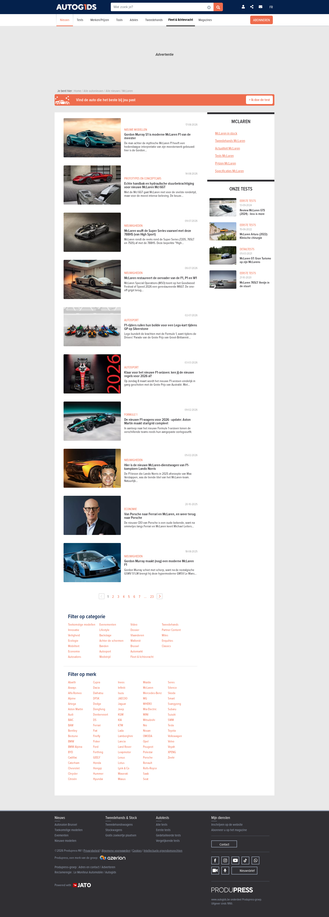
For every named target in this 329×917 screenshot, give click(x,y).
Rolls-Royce (150, 768)
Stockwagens (113, 829)
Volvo (171, 741)
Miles (165, 635)
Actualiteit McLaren (227, 148)
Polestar (148, 752)
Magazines (205, 19)
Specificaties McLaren (229, 170)
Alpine (72, 698)
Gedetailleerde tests (168, 835)
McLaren (148, 687)
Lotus (121, 763)
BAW (70, 725)
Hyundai (98, 779)
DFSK (96, 698)
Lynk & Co (123, 768)
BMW (71, 741)
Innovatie (73, 630)
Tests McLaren (224, 155)
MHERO (147, 703)
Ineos (121, 682)
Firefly (96, 736)
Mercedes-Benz (152, 693)
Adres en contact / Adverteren (97, 867)
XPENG (172, 752)
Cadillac (72, 757)
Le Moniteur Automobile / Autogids (95, 872)
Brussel (134, 646)
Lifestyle (104, 630)
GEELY (96, 757)
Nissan (147, 730)
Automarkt (136, 651)
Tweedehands (154, 19)
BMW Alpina (75, 746)
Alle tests (161, 824)
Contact (224, 844)
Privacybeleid (91, 850)
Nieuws (64, 19)
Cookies (137, 850)
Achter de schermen (111, 640)
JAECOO (122, 698)
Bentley (72, 730)
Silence (172, 687)
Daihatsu (98, 693)
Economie (74, 651)
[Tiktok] (245, 860)
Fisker (96, 741)
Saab (146, 773)
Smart (171, 698)
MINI (145, 714)
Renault (147, 763)
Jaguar (122, 703)
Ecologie (73, 640)
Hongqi (97, 768)
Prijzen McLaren (225, 163)
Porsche (148, 757)
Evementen (61, 835)
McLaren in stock (226, 133)
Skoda (171, 693)
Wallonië (135, 640)
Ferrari (97, 725)
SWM (171, 720)
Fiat (95, 730)
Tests (80, 19)
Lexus (121, 757)
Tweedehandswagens (119, 824)
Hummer (98, 773)
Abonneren (261, 19)
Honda (97, 763)
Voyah (171, 746)
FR (271, 7)
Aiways (72, 687)
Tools (119, 19)
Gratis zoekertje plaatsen (120, 835)
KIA (120, 720)
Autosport (105, 651)
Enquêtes (167, 640)
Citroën (72, 779)
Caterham (73, 763)
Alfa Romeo (75, 693)
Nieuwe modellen (65, 840)
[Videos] (215, 870)
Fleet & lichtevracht (180, 19)
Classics (166, 646)
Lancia (122, 741)
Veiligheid (74, 635)
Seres (171, 682)
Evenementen (107, 624)
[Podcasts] (225, 870)
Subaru (172, 709)
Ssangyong (174, 703)
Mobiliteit (73, 646)
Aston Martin (75, 709)
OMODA (147, 736)
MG (145, 698)
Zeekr (171, 757)
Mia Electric (150, 709)
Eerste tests (163, 829)
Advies (134, 19)
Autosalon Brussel (66, 824)
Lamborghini (125, 736)
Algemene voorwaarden (116, 850)
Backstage (105, 635)
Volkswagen (175, 736)
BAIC (70, 720)
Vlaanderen (137, 635)
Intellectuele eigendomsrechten (163, 850)
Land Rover (124, 746)
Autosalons (74, 656)
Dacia (96, 687)
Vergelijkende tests (168, 840)
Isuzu (121, 693)
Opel (146, 741)
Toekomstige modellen (81, 624)
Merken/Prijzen (99, 19)
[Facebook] (215, 860)
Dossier (134, 630)
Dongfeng (99, 709)
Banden (104, 646)
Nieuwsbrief (247, 870)
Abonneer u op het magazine (229, 829)
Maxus (122, 779)
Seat (145, 779)
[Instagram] (225, 860)
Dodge (97, 703)
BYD (70, 752)
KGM (121, 714)
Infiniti (121, 687)
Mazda (147, 682)
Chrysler (73, 773)
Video (133, 624)
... (145, 596)
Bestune (73, 736)
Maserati (123, 773)
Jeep (121, 709)
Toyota (172, 730)
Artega (72, 703)
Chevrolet (74, 768)
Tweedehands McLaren (230, 140)
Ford (95, 746)
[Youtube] (235, 860)
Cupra (96, 682)
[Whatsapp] (255, 860)
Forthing (98, 752)
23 (152, 596)
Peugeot (148, 746)
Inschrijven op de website (227, 824)
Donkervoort (100, 714)
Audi (70, 714)
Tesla (171, 725)
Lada (121, 730)
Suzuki (172, 714)
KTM (120, 725)
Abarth (72, 682)
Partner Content (171, 630)
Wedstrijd (105, 656)
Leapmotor (124, 752)
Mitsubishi (149, 720)
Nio (145, 725)
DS (94, 720)
